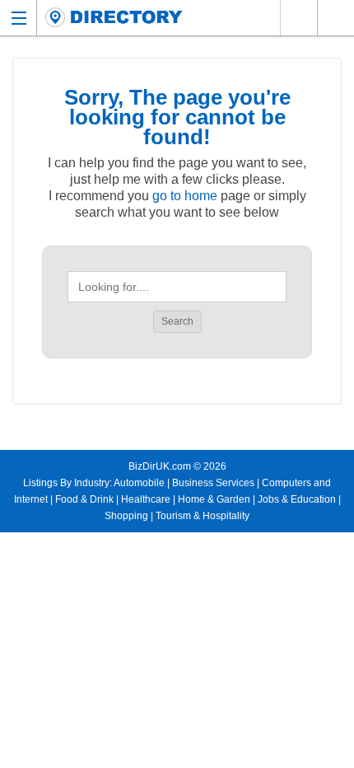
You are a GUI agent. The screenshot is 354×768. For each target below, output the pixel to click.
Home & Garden (214, 499)
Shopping (126, 516)
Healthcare (145, 499)
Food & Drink (84, 499)
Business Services (213, 483)
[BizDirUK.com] (114, 17)
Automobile (139, 483)
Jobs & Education (297, 499)
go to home (184, 196)
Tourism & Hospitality (202, 516)
